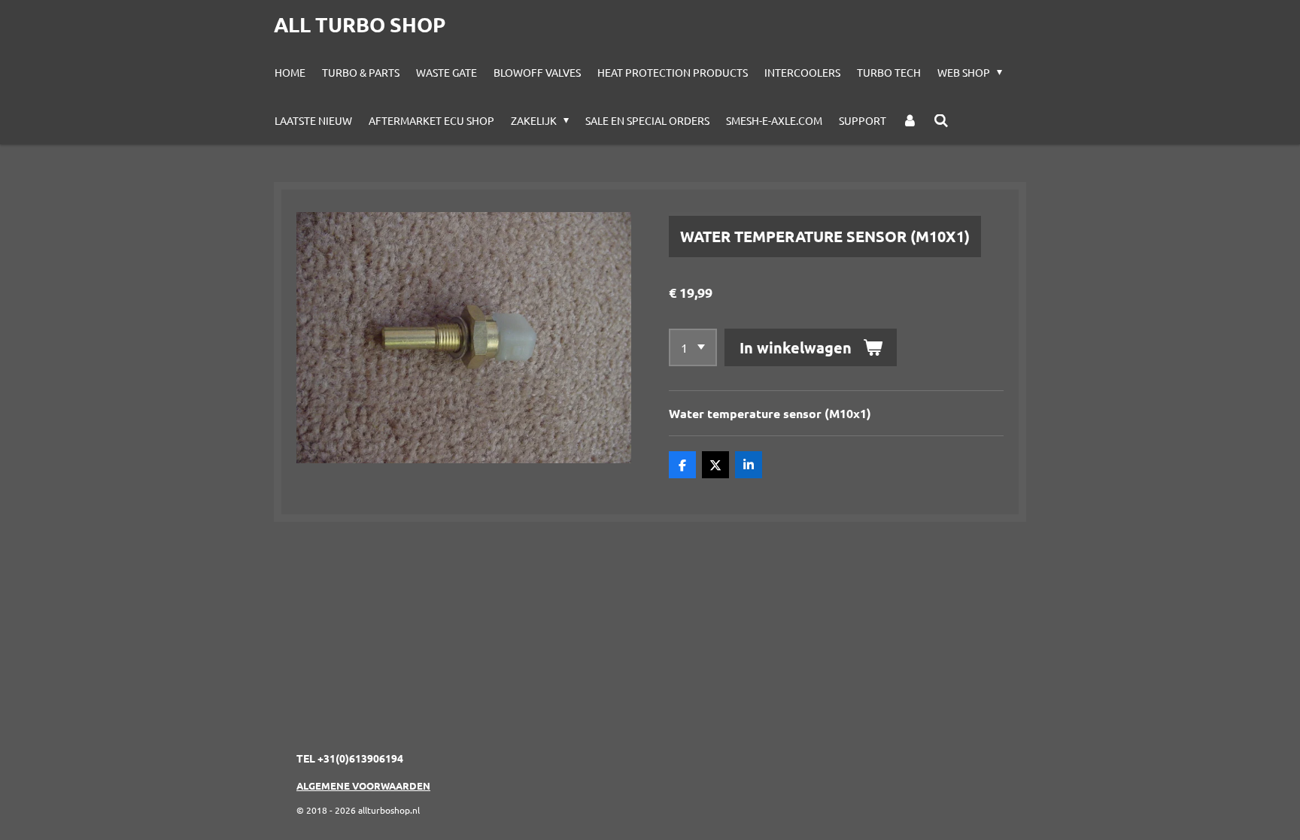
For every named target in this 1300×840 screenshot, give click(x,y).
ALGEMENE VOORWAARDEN (363, 785)
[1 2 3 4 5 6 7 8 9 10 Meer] (693, 347)
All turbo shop (359, 24)
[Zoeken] (941, 120)
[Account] (910, 120)
